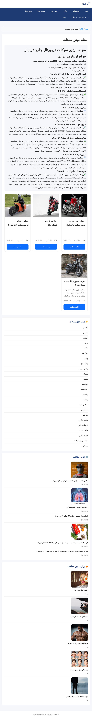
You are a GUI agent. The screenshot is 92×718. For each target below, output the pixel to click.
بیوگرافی (84, 353)
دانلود (86, 379)
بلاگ (65, 11)
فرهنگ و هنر (83, 425)
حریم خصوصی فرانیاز (80, 17)
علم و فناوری (83, 420)
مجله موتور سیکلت (81, 441)
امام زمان (54, 11)
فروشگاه (76, 11)
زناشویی (85, 394)
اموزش (85, 338)
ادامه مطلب (74, 247)
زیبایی (86, 399)
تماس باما (41, 11)
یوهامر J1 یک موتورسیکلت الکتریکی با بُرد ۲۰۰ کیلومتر (18, 225)
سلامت (85, 415)
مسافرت (84, 446)
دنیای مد (85, 384)
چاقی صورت (83, 369)
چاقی (86, 358)
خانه (87, 11)
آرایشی (85, 328)
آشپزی (85, 333)
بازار (86, 343)
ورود (65, 17)
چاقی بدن (84, 364)
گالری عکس (83, 435)
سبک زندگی (83, 405)
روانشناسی (84, 389)
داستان (85, 374)
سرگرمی (84, 410)
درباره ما (28, 11)
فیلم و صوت (83, 430)
